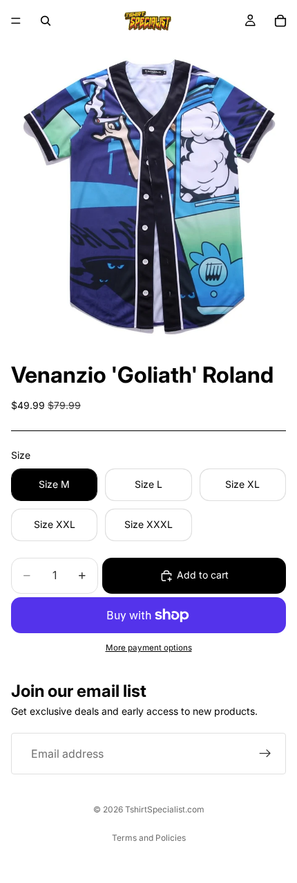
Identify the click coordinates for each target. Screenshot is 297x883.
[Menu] (16, 21)
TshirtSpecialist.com (164, 809)
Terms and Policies (149, 837)
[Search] (45, 21)
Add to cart (203, 575)
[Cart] (280, 21)
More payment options (149, 648)
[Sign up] (265, 753)
